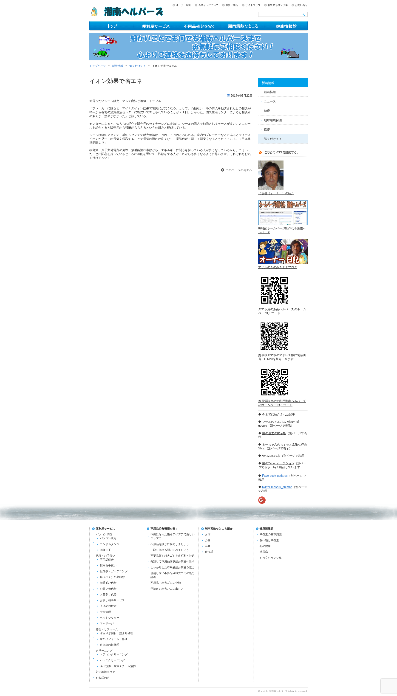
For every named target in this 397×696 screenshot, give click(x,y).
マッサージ (107, 623)
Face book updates (275, 475)
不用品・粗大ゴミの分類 (165, 582)
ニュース (270, 101)
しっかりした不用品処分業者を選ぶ (172, 567)
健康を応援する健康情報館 (286, 26)
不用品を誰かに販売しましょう (169, 544)
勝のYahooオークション (278, 463)
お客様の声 (103, 677)
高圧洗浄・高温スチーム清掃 (118, 666)
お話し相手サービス (112, 600)
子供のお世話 (108, 606)
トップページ (111, 26)
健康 (267, 111)
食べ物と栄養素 (269, 540)
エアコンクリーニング (114, 654)
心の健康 (265, 546)
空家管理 (105, 612)
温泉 (207, 546)
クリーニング (104, 650)
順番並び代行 (108, 582)
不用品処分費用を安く (164, 528)
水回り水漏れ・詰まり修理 (116, 633)
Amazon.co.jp (271, 455)
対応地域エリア (105, 671)
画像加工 (105, 550)
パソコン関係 (104, 534)
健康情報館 (266, 528)
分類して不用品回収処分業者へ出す (172, 561)
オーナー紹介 (183, 5)
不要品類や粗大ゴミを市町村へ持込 (172, 555)
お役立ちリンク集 (278, 5)
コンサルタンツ (109, 544)
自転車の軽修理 (109, 644)
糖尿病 (264, 551)
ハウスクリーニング (112, 660)
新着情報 (117, 66)
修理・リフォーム (107, 629)
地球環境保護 (273, 120)
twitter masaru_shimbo (277, 487)
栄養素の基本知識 (271, 534)
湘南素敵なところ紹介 (242, 26)
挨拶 (267, 129)
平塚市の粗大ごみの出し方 (167, 588)
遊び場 (209, 551)
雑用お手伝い (108, 565)
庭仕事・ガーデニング (114, 571)
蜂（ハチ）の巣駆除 (112, 577)
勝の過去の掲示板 (274, 433)
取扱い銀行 (232, 5)
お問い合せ (301, 5)
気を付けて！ (137, 66)
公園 (207, 540)
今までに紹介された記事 (278, 414)
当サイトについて (208, 5)
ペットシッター (109, 617)
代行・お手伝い (105, 555)
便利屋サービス (105, 528)
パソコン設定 (108, 538)
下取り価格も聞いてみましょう (169, 550)
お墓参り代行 (108, 594)
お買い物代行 (108, 588)
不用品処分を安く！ (199, 26)
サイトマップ (253, 5)
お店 (207, 534)
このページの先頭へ (239, 170)
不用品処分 (107, 559)
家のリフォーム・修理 (114, 639)
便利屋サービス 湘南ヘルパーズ (155, 26)
